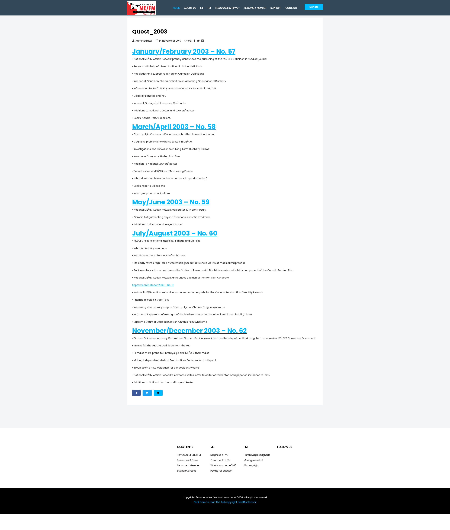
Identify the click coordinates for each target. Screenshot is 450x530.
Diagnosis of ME (219, 455)
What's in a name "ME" (223, 465)
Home (176, 8)
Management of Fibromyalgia (253, 462)
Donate (313, 7)
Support (275, 8)
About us (190, 8)
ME (201, 8)
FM (209, 8)
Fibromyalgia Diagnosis (257, 455)
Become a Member (255, 8)
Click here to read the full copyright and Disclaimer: (225, 502)
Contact (291, 8)
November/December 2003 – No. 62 (189, 330)
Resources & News (226, 8)
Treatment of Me (220, 460)
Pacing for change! (221, 470)
